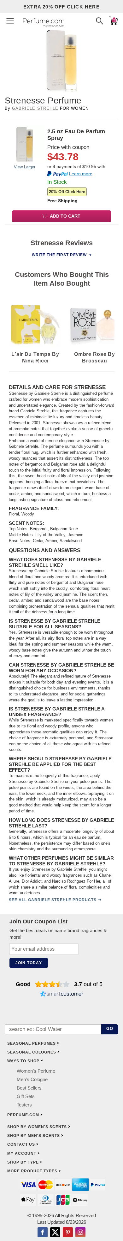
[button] (10, 20)
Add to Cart (64, 216)
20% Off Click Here (67, 191)
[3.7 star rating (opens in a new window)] (52, 984)
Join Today (28, 963)
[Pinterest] (68, 1232)
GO (110, 1028)
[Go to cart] (113, 20)
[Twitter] (55, 1232)
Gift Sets (26, 1096)
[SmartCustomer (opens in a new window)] (61, 994)
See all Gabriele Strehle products (53, 900)
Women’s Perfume (36, 1071)
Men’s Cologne (32, 1079)
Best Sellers (29, 1087)
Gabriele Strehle (35, 108)
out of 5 (88, 984)
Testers (24, 1104)
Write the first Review (59, 255)
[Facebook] (43, 1232)
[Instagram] (80, 1232)
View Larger (24, 167)
